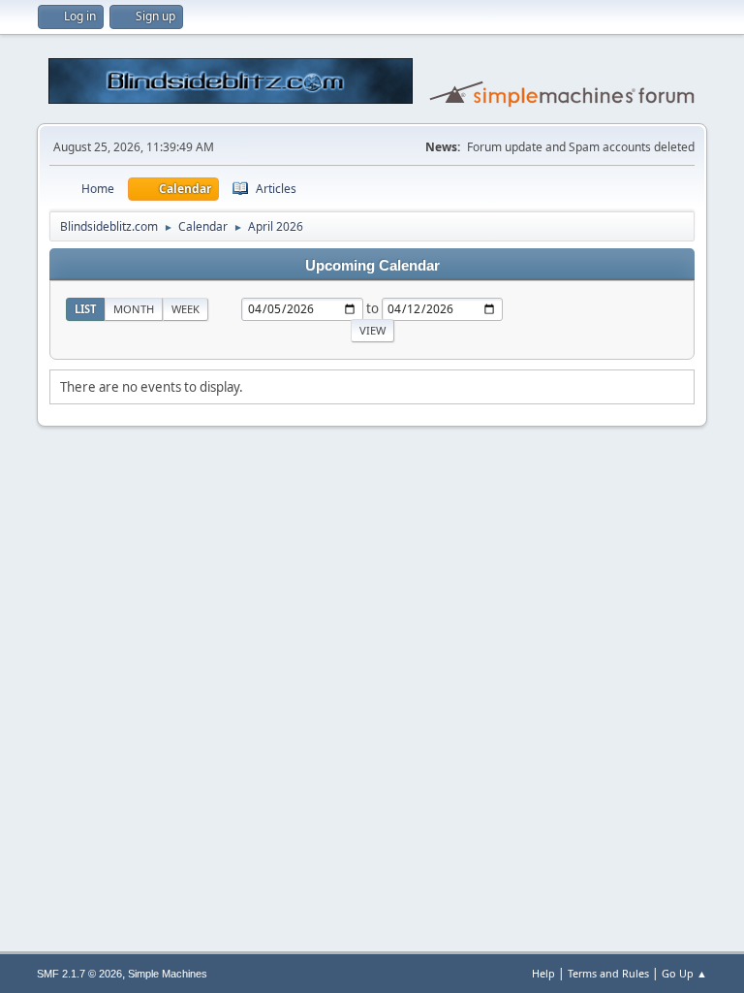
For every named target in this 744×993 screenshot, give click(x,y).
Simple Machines (167, 973)
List (85, 309)
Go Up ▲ (684, 973)
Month (133, 309)
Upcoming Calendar (372, 265)
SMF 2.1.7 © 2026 (79, 973)
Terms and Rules (608, 973)
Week (185, 309)
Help (543, 973)
